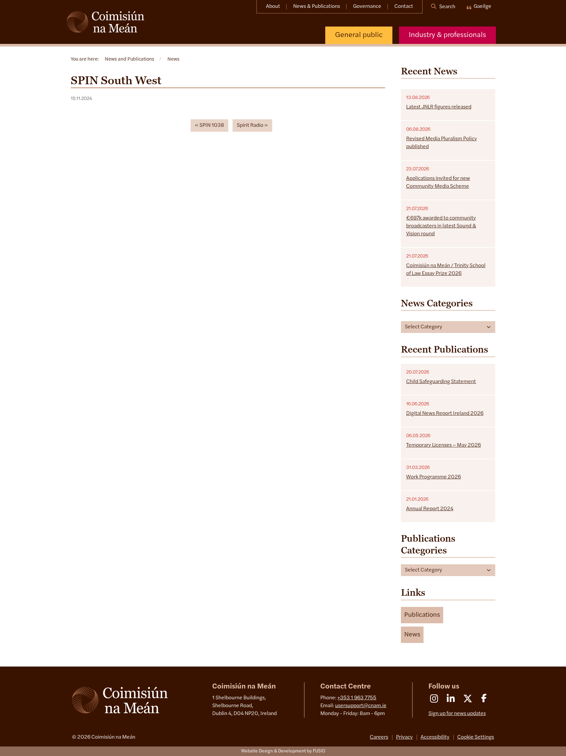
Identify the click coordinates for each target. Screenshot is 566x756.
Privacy (404, 737)
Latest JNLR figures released (438, 107)
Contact (403, 6)
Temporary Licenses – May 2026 (443, 445)
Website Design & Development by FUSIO (283, 751)
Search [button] (446, 7)
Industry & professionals (447, 35)
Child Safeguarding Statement (441, 381)
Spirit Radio (250, 125)
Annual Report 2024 (429, 509)
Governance (367, 6)
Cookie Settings (475, 737)
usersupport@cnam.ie (361, 705)
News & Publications (316, 6)
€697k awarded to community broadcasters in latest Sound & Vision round (441, 226)
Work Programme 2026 (433, 477)
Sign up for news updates (457, 713)
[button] (422, 615)
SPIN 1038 (211, 125)
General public (359, 35)
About (273, 6)
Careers (379, 737)
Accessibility (435, 737)
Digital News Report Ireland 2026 (444, 413)
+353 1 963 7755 (356, 698)
